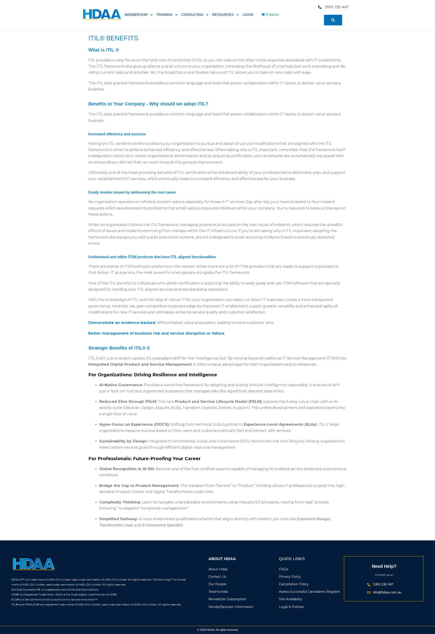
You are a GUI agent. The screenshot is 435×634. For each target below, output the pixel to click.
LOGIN (248, 15)
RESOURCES (223, 15)
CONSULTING (192, 15)
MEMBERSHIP (136, 15)
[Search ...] (333, 20)
